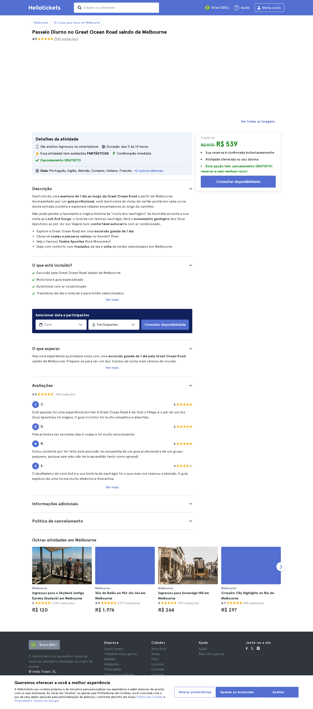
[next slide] (280, 566)
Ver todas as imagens (258, 121)
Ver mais (112, 300)
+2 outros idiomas (148, 171)
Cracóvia (157, 674)
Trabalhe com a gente (120, 654)
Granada (157, 669)
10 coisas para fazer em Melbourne (77, 22)
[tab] (112, 188)
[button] (112, 188)
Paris (155, 659)
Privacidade (112, 669)
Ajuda (203, 649)
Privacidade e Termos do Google (36, 700)
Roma (155, 654)
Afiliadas (110, 659)
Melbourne (41, 22)
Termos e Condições (119, 674)
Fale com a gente (211, 654)
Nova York (158, 649)
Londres (157, 664)
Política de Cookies (149, 697)
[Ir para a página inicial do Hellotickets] (45, 8)
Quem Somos (113, 649)
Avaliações (111, 664)
